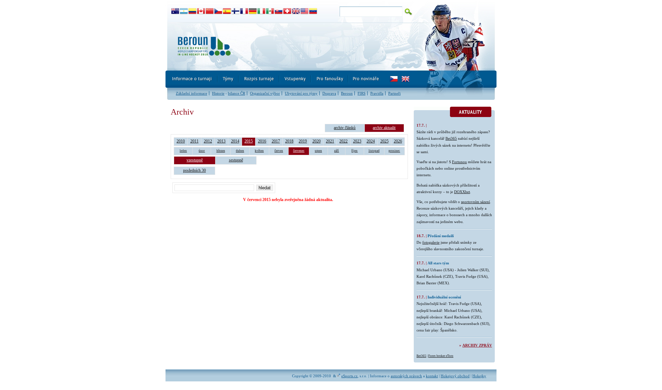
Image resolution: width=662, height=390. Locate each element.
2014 (235, 141)
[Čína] (209, 11)
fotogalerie (431, 242)
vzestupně (195, 160)
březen (221, 150)
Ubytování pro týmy (301, 93)
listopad (374, 150)
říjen (354, 150)
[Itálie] (261, 11)
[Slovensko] (278, 11)
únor (202, 150)
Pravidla (376, 93)
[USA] (304, 11)
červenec (298, 150)
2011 (194, 141)
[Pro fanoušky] (330, 79)
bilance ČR (236, 93)
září (336, 150)
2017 (276, 141)
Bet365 (451, 138)
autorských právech (406, 376)
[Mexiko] (270, 11)
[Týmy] (228, 79)
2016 (262, 141)
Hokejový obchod (455, 376)
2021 (330, 141)
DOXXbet (462, 192)
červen (278, 150)
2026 (398, 141)
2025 (384, 141)
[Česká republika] (218, 11)
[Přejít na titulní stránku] (291, 47)
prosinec (394, 150)
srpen (318, 150)
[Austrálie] (175, 11)
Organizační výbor (265, 93)
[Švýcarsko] (287, 11)
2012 (208, 141)
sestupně (236, 160)
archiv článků (344, 127)
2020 (316, 141)
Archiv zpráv (477, 345)
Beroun (347, 93)
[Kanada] (201, 11)
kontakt (432, 376)
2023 (357, 141)
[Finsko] (235, 11)
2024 (371, 141)
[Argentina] (184, 11)
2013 (221, 141)
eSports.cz (349, 376)
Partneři (394, 93)
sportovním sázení (475, 202)
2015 (248, 141)
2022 (343, 141)
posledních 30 (194, 170)
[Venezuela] (313, 11)
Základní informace (191, 93)
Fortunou (459, 162)
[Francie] (244, 11)
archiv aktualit (384, 127)
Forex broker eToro (440, 356)
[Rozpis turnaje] (259, 79)
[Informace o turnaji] (192, 79)
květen (259, 150)
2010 (181, 141)
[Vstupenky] (295, 79)
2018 (289, 141)
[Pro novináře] (366, 79)
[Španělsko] (227, 11)
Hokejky (479, 376)
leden (183, 150)
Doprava (329, 93)
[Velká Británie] (296, 11)
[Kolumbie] (192, 11)
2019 (303, 141)
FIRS (361, 93)
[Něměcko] (253, 11)
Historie (218, 93)
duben (240, 150)
